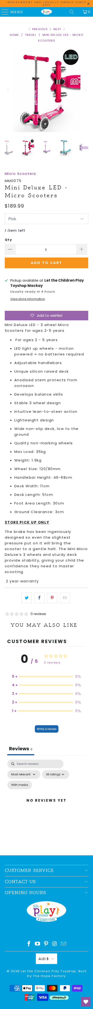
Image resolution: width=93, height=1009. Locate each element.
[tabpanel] (46, 806)
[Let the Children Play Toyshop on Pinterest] (46, 944)
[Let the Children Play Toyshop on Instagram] (54, 944)
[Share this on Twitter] (26, 598)
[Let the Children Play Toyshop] (46, 12)
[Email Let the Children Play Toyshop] (63, 944)
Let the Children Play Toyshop (48, 971)
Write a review (47, 729)
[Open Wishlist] (86, 1002)
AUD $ (43, 958)
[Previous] (8, 90)
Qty (8, 239)
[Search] (71, 12)
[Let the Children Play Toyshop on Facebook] (29, 944)
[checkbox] (19, 785)
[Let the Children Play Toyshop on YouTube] (37, 944)
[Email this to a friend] (65, 598)
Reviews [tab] (20, 748)
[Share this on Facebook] (39, 598)
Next (57, 29)
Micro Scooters (20, 173)
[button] (46, 676)
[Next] (84, 90)
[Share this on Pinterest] (52, 598)
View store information (27, 299)
